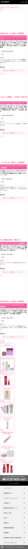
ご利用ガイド (7, 503)
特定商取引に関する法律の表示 (13, 537)
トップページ (7, 488)
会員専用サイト (8, 493)
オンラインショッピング (11, 498)
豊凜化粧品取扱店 (9, 527)
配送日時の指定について (11, 508)
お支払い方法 (7, 513)
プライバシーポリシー (10, 542)
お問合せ (6, 523)
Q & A (5, 518)
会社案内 (6, 532)
